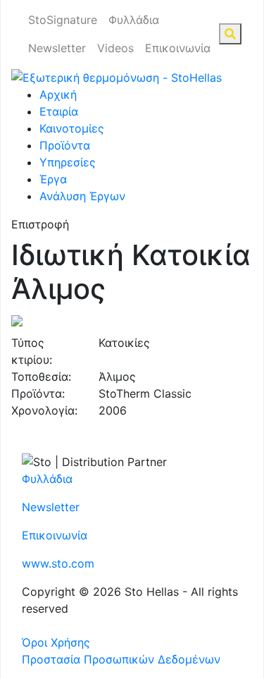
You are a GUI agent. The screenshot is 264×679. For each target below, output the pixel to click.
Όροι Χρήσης (56, 642)
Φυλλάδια (133, 20)
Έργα (53, 179)
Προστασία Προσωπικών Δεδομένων (121, 659)
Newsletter (57, 48)
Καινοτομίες (71, 128)
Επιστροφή (40, 224)
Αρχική (58, 94)
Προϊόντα (64, 145)
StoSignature (62, 20)
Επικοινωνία (177, 48)
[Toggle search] (230, 33)
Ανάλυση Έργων (82, 196)
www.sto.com (58, 563)
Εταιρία (58, 111)
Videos (115, 48)
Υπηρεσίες (67, 162)
